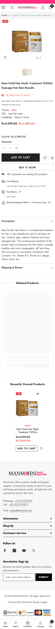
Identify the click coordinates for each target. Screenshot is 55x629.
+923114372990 (23, 501)
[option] (27, 40)
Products (14, 15)
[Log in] (43, 7)
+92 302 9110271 (18, 504)
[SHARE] (51, 158)
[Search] (12, 7)
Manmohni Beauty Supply (34, 602)
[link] (27, 360)
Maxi (14, 110)
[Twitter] (33, 550)
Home (4, 15)
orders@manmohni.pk (21, 510)
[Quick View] (37, 394)
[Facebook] (4, 550)
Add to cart (20, 157)
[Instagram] (14, 550)
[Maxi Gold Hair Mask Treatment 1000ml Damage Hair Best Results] (27, 407)
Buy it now (27, 167)
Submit (44, 577)
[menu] (3, 7)
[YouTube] (24, 550)
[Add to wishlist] (45, 158)
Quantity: (7, 142)
